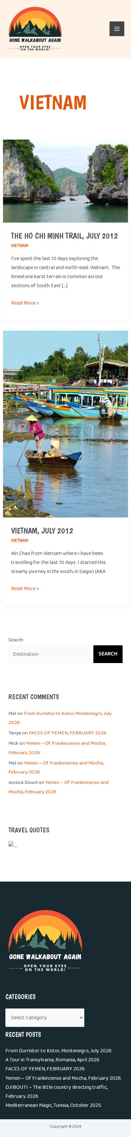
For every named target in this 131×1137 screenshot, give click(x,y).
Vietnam (19, 246)
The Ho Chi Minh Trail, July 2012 (64, 236)
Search (15, 640)
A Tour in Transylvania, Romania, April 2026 (52, 1059)
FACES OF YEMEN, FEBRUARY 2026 (67, 733)
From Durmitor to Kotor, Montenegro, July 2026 (58, 1050)
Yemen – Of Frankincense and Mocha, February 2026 (63, 1078)
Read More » (25, 303)
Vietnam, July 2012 (42, 531)
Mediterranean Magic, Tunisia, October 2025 (53, 1105)
